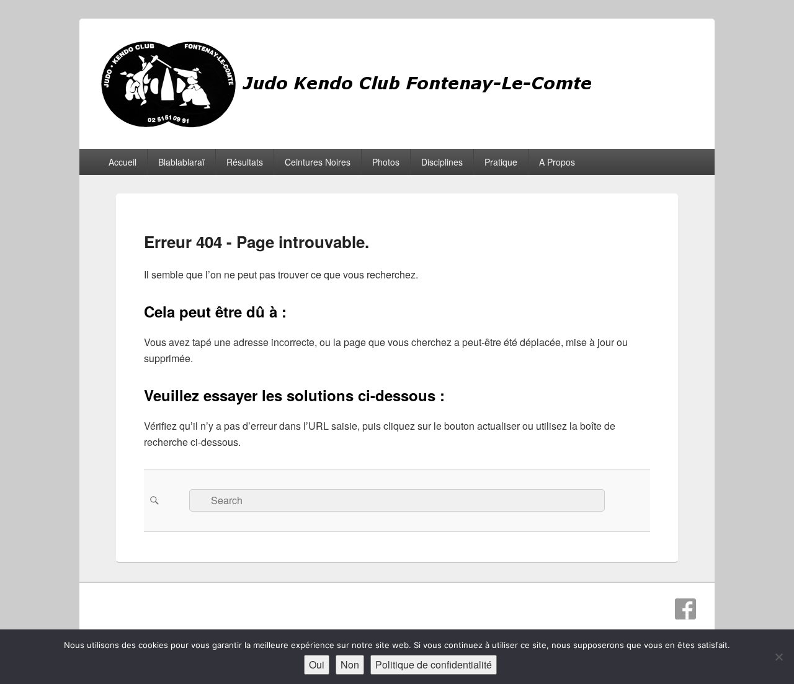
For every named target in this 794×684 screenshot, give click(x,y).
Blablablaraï (181, 162)
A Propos (557, 162)
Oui (316, 664)
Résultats (244, 162)
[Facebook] (685, 609)
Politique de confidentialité (433, 664)
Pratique (500, 162)
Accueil (122, 162)
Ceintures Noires (317, 162)
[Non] (778, 657)
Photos (385, 162)
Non (350, 664)
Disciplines (442, 162)
